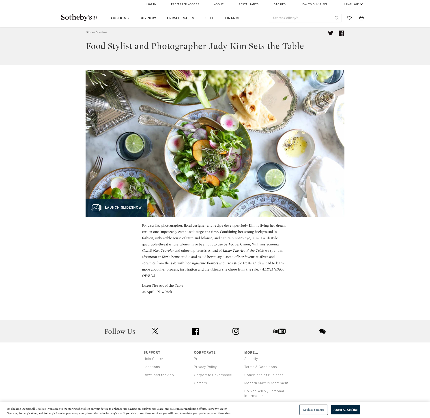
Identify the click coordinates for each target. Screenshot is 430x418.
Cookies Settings (313, 410)
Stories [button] (280, 4)
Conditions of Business (264, 375)
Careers (200, 383)
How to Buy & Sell (315, 4)
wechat (322, 331)
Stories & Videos (96, 32)
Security (251, 359)
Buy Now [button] (148, 18)
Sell (209, 18)
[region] (215, 410)
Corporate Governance (213, 375)
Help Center (153, 359)
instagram (235, 331)
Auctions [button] (119, 18)
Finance (233, 18)
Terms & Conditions (260, 367)
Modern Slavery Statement (266, 383)
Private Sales (180, 18)
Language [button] (351, 4)
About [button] (219, 4)
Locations (152, 367)
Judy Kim (248, 225)
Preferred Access (185, 4)
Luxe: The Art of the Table (243, 250)
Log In (151, 4)
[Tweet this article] (330, 33)
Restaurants (249, 4)
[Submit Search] (336, 18)
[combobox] (305, 18)
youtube (279, 331)
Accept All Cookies (345, 410)
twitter (155, 331)
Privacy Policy (205, 367)
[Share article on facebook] (341, 33)
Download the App (159, 375)
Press (199, 359)
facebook (195, 331)
